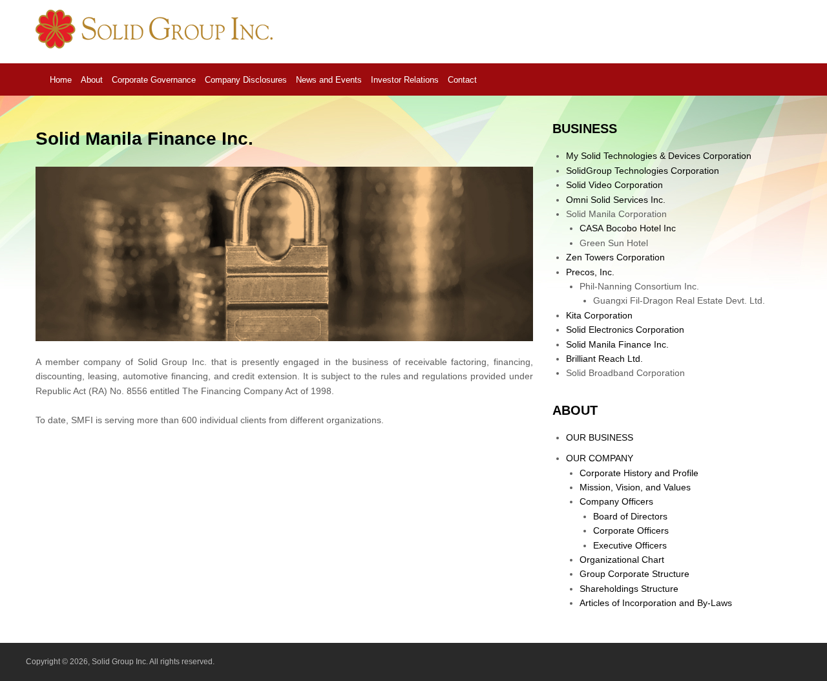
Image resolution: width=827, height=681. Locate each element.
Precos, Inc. (590, 272)
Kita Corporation (599, 315)
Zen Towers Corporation (615, 257)
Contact (462, 80)
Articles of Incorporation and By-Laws (656, 603)
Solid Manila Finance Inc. (617, 344)
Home (61, 80)
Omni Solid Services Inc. (615, 199)
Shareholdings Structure (629, 588)
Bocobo (628, 228)
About (92, 80)
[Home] (157, 45)
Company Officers (616, 501)
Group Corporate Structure (634, 574)
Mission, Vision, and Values (635, 487)
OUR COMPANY (599, 458)
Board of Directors (630, 516)
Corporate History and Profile (639, 473)
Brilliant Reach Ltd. (604, 358)
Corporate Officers (631, 530)
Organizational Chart (622, 559)
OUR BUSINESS (599, 437)
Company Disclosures (246, 80)
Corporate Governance (154, 80)
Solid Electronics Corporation (625, 329)
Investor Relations (405, 80)
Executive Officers (630, 545)
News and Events (329, 80)
